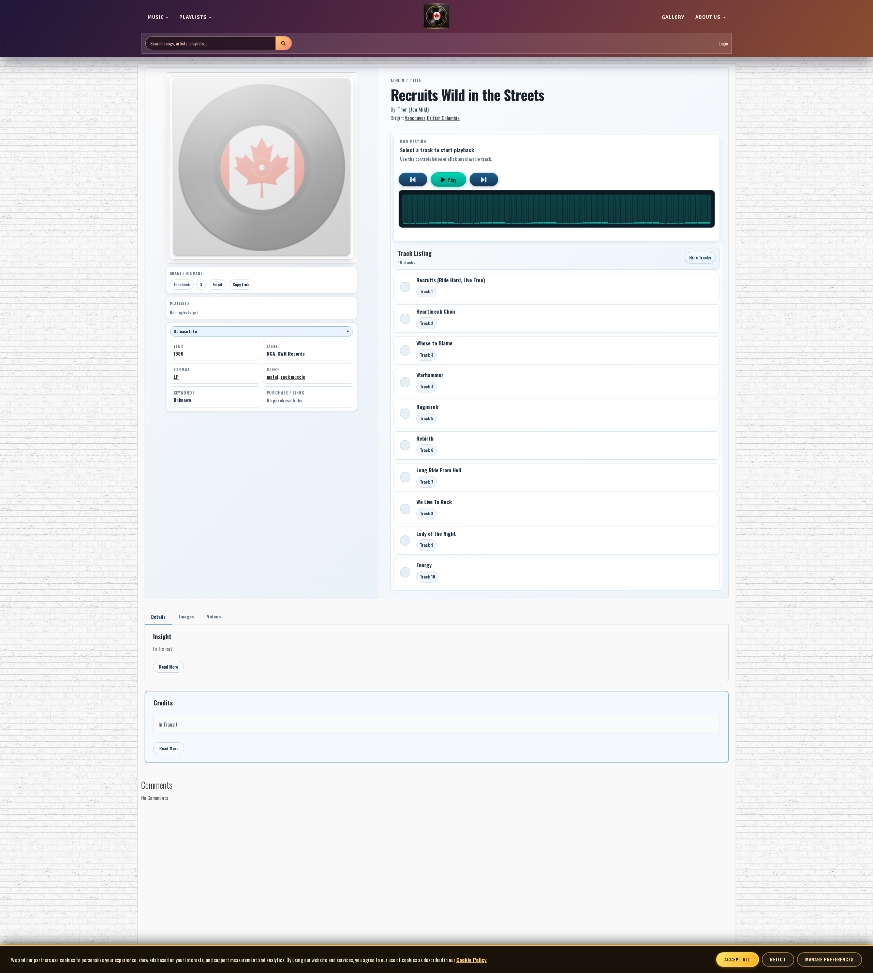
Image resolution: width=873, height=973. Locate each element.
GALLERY (673, 17)
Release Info (262, 331)
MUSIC (156, 17)
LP (176, 376)
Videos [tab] (214, 616)
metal (272, 376)
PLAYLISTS (193, 17)
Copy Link (241, 284)
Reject (778, 959)
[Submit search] (283, 43)
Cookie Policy (471, 959)
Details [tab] (158, 616)
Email (217, 284)
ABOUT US (708, 17)
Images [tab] (186, 616)
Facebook (182, 284)
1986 (178, 353)
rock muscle (293, 376)
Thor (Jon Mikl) (413, 109)
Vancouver (415, 117)
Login (723, 43)
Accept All (737, 959)
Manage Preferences (829, 959)
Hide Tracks (700, 257)
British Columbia (443, 117)
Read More (168, 667)
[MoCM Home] (436, 16)
